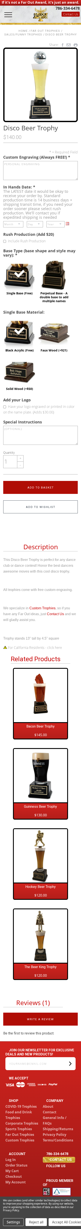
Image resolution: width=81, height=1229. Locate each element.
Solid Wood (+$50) (19, 372)
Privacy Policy (54, 1134)
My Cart (12, 1170)
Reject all (36, 1222)
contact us (60, 1160)
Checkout (13, 1176)
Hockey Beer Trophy (40, 887)
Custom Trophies (42, 608)
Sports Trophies (18, 1129)
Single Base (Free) (19, 277)
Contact (49, 1112)
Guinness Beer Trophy (40, 806)
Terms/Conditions (58, 1140)
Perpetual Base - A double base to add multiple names (54, 281)
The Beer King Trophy (40, 967)
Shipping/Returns (58, 1129)
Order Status (16, 1165)
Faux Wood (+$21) (54, 334)
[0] (76, 20)
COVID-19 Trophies (21, 1106)
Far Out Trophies (19, 1134)
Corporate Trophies (21, 1123)
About (48, 1106)
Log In (10, 1159)
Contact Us (70, 14)
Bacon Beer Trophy (40, 726)
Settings (13, 1222)
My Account (15, 1182)
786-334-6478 (67, 8)
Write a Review (40, 1019)
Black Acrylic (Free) (19, 334)
